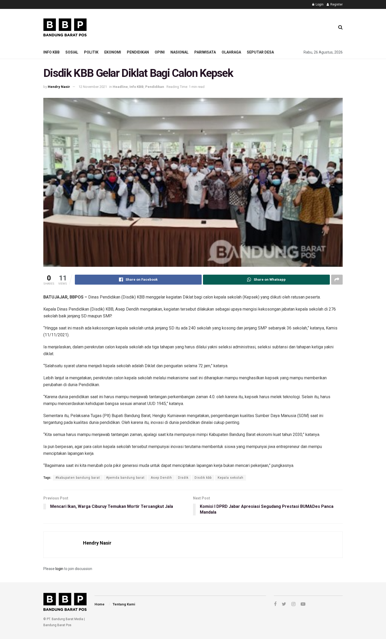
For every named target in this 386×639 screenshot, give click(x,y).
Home (100, 604)
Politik (91, 52)
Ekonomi (112, 52)
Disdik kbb (203, 478)
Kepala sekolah (230, 478)
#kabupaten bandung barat (77, 478)
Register (336, 4)
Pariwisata (205, 52)
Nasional (179, 52)
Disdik (183, 478)
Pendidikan (138, 52)
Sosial (71, 52)
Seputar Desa (260, 52)
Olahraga (231, 52)
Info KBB (51, 52)
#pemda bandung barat (125, 478)
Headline (120, 87)
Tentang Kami (124, 604)
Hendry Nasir (59, 87)
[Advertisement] (235, 26)
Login (319, 4)
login (59, 569)
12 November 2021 (93, 87)
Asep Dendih (161, 478)
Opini (160, 52)
